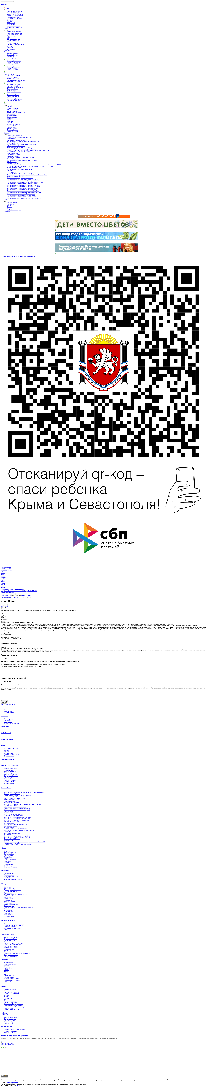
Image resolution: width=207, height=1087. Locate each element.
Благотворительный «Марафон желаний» (16, 828)
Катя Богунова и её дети (11, 876)
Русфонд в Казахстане (10, 1031)
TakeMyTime (7, 831)
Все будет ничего (9, 888)
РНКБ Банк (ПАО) (12, 172)
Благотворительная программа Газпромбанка (21, 195)
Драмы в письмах (12, 111)
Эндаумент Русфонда (13, 124)
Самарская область (13, 96)
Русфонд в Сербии (9, 1032)
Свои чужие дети (9, 906)
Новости (9, 106)
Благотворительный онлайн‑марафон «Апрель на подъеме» (15, 825)
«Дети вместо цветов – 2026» (16, 140)
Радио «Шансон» (9, 977)
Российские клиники (10, 1001)
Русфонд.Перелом (12, 69)
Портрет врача (8, 911)
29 (4, 7)
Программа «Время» (10, 964)
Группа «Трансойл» (13, 159)
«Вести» (6, 865)
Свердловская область (14, 100)
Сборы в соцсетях (12, 43)
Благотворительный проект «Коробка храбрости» (19, 844)
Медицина (10, 119)
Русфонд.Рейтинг (9, 854)
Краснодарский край (13, 78)
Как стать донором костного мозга (14, 924)
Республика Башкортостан (15, 87)
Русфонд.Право (12, 68)
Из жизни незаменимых (11, 891)
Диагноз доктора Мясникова (12, 890)
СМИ (5, 199)
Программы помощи (10, 52)
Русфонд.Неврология (13, 58)
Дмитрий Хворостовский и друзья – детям (11, 822)
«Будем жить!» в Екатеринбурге (13, 814)
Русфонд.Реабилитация (14, 62)
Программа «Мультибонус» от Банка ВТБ (19, 173)
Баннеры (10, 20)
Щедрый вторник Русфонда (12, 802)
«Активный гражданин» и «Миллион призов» (20, 157)
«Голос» (6, 965)
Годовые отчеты (12, 36)
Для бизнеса (3, 2)
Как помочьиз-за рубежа (8, 721)
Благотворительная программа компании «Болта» (22, 183)
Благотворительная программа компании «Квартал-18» (24, 185)
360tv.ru (6, 971)
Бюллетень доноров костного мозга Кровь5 (17, 810)
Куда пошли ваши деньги (14, 33)
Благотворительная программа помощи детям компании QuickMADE (24, 842)
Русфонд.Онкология (13, 63)
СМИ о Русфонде (12, 131)
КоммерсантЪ (11, 205)
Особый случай (11, 125)
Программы (7, 50)
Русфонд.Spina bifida (10, 780)
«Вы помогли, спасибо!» (14, 31)
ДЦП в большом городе (11, 904)
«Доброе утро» (8, 962)
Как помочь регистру (10, 926)
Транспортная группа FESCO (16, 167)
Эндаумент (7, 211)
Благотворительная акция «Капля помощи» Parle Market (24, 198)
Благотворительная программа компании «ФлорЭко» (23, 191)
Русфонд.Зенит (8, 811)
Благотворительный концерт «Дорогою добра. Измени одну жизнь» (24, 792)
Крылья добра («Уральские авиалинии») (19, 151)
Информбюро (11, 114)
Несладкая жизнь (9, 916)
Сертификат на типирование (12, 928)
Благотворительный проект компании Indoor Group (22, 179)
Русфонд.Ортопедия (13, 67)
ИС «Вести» (10, 204)
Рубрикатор (4, 701)
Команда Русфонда (13, 12)
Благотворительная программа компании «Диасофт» (23, 189)
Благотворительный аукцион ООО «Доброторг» (21, 144)
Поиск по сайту (8, 1008)
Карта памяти (8, 893)
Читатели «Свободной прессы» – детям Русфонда (22, 149)
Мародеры (10, 118)
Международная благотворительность (15, 894)
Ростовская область (13, 95)
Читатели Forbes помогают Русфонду (18, 147)
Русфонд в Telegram (10, 1019)
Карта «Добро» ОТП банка (12, 839)
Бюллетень (10, 47)
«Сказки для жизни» (13, 156)
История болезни (9, 914)
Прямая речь (8, 900)
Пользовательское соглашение (13, 1005)
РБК (8, 208)
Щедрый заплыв (9, 827)
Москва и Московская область (16, 80)
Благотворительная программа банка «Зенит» (21, 194)
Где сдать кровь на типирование (13, 925)
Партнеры (7, 862)
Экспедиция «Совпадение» (12, 833)
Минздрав (10, 121)
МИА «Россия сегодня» (14, 210)
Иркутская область (12, 77)
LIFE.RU (6, 970)
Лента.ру (9, 207)
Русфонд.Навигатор (13, 108)
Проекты (6, 133)
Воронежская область (13, 75)
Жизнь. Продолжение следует (16, 112)
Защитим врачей (12, 138)
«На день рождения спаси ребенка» (15, 807)
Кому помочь (8, 711)
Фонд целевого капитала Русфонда (14, 1029)
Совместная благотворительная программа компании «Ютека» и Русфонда (30, 166)
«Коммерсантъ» (12, 115)
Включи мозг (7, 887)
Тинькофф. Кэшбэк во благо (15, 176)
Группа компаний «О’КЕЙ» (12, 843)
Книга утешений (9, 909)
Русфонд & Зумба (12, 143)
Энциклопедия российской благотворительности (18, 907)
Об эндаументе (17, 11)
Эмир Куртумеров (26, 595)
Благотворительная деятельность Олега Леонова (22, 160)
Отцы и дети (7, 897)
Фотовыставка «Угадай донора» (13, 815)
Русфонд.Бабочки (9, 901)
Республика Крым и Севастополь (12, 89)
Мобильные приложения (14, 27)
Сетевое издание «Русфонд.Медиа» (15, 1007)
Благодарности (11, 49)
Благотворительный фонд (27, 256)
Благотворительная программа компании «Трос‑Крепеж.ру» (25, 192)
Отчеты (6, 28)
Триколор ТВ (8, 968)
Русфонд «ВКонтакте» (10, 1017)
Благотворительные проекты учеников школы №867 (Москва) (22, 804)
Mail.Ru (6, 974)
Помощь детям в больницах (15, 135)
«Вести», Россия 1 (12, 202)
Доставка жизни (8, 840)
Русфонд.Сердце (12, 55)
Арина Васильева (6, 595)
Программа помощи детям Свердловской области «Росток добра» (27, 175)
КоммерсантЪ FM (9, 975)
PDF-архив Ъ (11, 23)
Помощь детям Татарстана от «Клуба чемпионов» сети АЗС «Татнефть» (29, 150)
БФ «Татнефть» (11, 162)
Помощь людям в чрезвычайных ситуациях (20, 137)
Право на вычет (8, 898)
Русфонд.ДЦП (8, 903)
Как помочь (4, 4)
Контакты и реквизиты (13, 26)
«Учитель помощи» (9, 791)
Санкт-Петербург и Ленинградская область (14, 98)
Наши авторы (8, 861)
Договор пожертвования (11, 723)
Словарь (6, 858)
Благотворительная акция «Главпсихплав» (17, 820)
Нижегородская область (14, 81)
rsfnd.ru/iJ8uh (4, 606)
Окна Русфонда (8, 895)
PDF (8, 24)
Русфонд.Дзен (8, 1023)
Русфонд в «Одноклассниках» (13, 1022)
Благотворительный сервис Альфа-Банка (19, 169)
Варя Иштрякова (12, 109)
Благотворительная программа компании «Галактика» (23, 186)
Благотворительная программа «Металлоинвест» (22, 196)
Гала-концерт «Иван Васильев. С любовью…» (18, 797)
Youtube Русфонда (9, 1020)
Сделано (9, 46)
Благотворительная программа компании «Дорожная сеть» (25, 182)
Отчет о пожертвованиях (14, 34)
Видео (13, 24)
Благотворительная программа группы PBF (17, 837)
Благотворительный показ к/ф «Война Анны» (17, 817)
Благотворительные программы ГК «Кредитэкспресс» (23, 181)
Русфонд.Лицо (11, 56)
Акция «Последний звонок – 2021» (14, 798)
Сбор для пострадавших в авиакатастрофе (17, 808)
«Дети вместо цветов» (10, 859)
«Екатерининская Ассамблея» (16, 146)
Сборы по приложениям (14, 42)
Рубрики (6, 104)
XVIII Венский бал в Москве (12, 799)
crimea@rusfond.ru (6, 570)
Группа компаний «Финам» (12, 980)
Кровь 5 (6, 929)
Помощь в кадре (12, 117)
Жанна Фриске (8, 910)
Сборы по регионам (13, 40)
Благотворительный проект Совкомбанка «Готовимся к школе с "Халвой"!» (18, 794)
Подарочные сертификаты (15, 18)
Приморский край (12, 86)
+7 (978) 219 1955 (6, 568)
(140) (18, 1085)
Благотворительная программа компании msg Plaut (22, 188)
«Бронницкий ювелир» (10, 805)
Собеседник (7, 981)
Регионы (6, 73)
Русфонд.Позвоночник (14, 61)
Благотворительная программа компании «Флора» (19, 830)
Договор (9, 21)
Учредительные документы (15, 14)
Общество (10, 122)
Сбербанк (10, 170)
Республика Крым (6, 567)
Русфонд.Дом (8, 913)
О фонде (6, 8)
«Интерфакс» (8, 973)
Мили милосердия (12, 153)
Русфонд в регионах (10, 74)
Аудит (9, 37)
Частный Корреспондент (11, 978)
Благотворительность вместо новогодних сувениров (23, 141)
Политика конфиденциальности (13, 1004)
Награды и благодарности (15, 15)
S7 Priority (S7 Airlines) (13, 154)
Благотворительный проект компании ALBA (17, 818)
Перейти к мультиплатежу (8, 704)
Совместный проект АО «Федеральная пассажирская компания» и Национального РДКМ (34, 165)
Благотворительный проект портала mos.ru (20, 178)
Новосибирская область (14, 84)
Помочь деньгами (9, 719)
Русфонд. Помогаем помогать (10, 256)
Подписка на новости (13, 17)
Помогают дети (11, 127)
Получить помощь (9, 712)
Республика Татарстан (14, 92)
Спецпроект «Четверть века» (16, 44)
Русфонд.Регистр (12, 53)
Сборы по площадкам (13, 39)
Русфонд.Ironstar (9, 812)
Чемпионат (7, 967)
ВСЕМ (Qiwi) (7, 834)
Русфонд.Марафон (9, 801)
